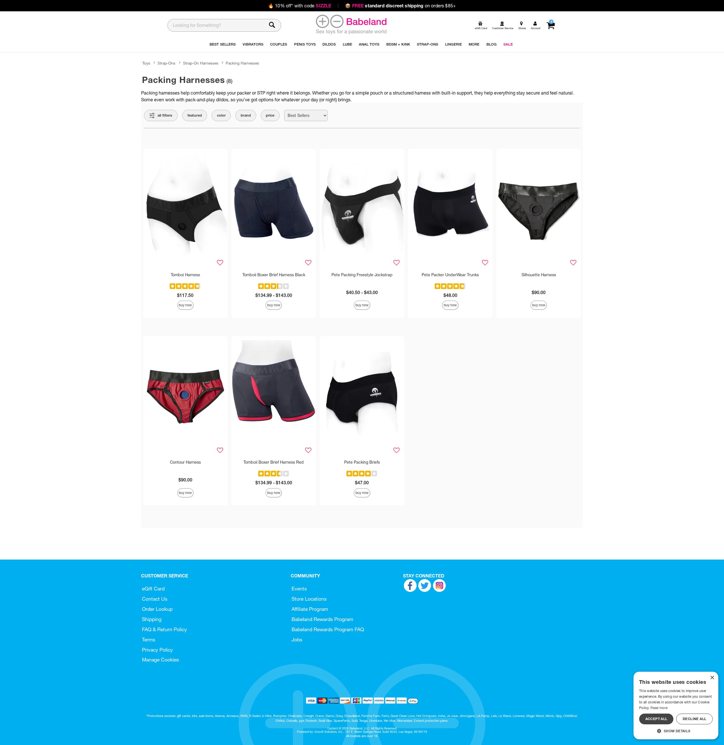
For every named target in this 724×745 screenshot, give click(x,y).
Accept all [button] (656, 719)
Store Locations (309, 599)
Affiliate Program (310, 609)
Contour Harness (185, 462)
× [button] (712, 678)
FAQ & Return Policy (164, 629)
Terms (148, 640)
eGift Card (153, 589)
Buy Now (185, 305)
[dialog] (676, 705)
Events (299, 589)
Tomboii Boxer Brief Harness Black (273, 274)
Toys (146, 63)
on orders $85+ (400, 5)
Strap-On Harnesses (200, 63)
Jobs (297, 640)
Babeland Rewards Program (322, 619)
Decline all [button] (694, 719)
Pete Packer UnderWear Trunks (450, 274)
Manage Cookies (160, 660)
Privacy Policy (157, 650)
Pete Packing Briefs (362, 462)
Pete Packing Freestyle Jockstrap (362, 274)
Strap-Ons (166, 63)
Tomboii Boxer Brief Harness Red (274, 462)
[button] (676, 731)
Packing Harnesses (242, 63)
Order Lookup (157, 609)
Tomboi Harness (185, 274)
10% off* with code (299, 5)
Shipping (151, 619)
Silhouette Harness (539, 274)
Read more (658, 708)
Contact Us (154, 599)
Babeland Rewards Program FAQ (328, 629)
